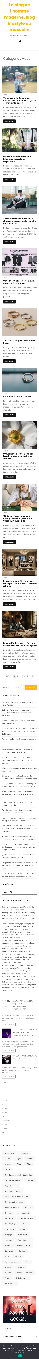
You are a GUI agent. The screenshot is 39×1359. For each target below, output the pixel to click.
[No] (36, 1351)
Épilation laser (21, 1278)
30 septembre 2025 (28, 446)
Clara (10, 389)
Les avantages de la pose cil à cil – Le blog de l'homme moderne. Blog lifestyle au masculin (19, 982)
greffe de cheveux (12, 1207)
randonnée (9, 1251)
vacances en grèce (24, 1273)
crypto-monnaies (11, 1186)
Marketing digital (11, 1224)
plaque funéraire (24, 1240)
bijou (19, 1164)
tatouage (20, 1267)
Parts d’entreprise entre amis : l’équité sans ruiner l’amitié (19, 703)
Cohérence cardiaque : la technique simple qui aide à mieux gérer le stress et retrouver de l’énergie (19, 731)
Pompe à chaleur (23, 1245)
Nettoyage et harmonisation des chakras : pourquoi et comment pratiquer (19, 819)
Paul (9, 149)
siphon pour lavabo (12, 1262)
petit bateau (22, 1235)
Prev (7, 676)
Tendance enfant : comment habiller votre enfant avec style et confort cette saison (19, 100)
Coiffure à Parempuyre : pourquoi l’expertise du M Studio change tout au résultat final (17, 713)
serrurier (18, 1256)
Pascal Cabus (13, 333)
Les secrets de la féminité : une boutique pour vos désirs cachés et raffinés (20, 583)
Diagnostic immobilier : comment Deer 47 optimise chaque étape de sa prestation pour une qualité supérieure (19, 749)
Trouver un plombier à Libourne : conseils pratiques (19, 740)
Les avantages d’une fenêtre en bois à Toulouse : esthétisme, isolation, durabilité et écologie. (18, 935)
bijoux (29, 1164)
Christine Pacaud (14, 273)
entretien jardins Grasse (14, 1202)
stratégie (8, 1267)
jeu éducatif (9, 1218)
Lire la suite (9, 121)
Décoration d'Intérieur (12, 1191)
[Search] (20, 40)
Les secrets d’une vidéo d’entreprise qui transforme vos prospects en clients (18, 874)
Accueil (4, 1100)
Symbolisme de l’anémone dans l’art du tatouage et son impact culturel (18, 456)
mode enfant (9, 1229)
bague (18, 1159)
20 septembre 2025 (28, 508)
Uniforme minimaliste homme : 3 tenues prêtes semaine (19, 282)
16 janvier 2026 (30, 149)
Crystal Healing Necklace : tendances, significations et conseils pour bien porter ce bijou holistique (18, 847)
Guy (9, 446)
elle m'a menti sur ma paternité (16, 1197)
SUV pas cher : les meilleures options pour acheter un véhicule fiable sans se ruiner (19, 785)
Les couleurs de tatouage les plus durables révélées (24, 1058)
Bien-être (5, 1113)
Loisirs (6, 451)
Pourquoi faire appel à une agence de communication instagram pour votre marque (17, 760)
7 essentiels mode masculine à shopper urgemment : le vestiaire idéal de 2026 (19, 221)
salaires (22, 1251)
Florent (10, 211)
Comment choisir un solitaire (17, 396)
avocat (7, 1159)
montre (22, 1229)
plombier (8, 1245)
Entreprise (6, 1121)
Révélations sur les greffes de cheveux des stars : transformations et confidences (19, 987)
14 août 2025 (30, 573)
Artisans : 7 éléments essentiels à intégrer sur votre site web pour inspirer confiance (19, 837)
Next (32, 676)
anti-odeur (24, 1153)
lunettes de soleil (26, 1218)
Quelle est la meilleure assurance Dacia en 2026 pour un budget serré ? (19, 856)
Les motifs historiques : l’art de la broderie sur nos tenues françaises (20, 644)
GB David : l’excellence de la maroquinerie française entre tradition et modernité (17, 518)
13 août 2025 (31, 635)
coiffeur (7, 1169)
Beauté (4, 1125)
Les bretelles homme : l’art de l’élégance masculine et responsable (17, 159)
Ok (20, 1356)
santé (7, 1256)
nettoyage (8, 1235)
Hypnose (8, 1213)
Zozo (9, 90)
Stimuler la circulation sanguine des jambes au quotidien (19, 769)
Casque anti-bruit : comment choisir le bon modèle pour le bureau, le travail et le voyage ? (19, 865)
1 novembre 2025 (29, 388)
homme (28, 1207)
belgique (8, 1164)
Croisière (30, 1180)
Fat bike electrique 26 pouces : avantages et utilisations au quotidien (19, 811)
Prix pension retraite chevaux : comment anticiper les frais (18, 722)
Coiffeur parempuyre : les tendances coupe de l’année (17, 803)
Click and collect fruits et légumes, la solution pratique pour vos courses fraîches (19, 777)
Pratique (5, 1108)
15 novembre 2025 (29, 333)
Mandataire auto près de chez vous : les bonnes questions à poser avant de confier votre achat (19, 828)
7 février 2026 (30, 90)
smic (27, 1262)
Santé (4, 1117)
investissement (23, 1213)
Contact (5, 1133)
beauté (29, 1159)
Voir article (8, 1025)
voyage (7, 1278)
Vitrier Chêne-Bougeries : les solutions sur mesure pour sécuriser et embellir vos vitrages (19, 794)
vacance (8, 1273)
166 (9, 1082)
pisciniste (8, 1240)
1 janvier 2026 (30, 273)
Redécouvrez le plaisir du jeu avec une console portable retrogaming (24, 1032)
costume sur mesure (12, 1180)
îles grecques (10, 1283)
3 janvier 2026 (30, 211)
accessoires (9, 1153)
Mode (5, 95)
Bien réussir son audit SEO (25, 949)
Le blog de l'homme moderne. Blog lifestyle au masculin (19, 17)
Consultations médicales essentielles (18, 1175)
